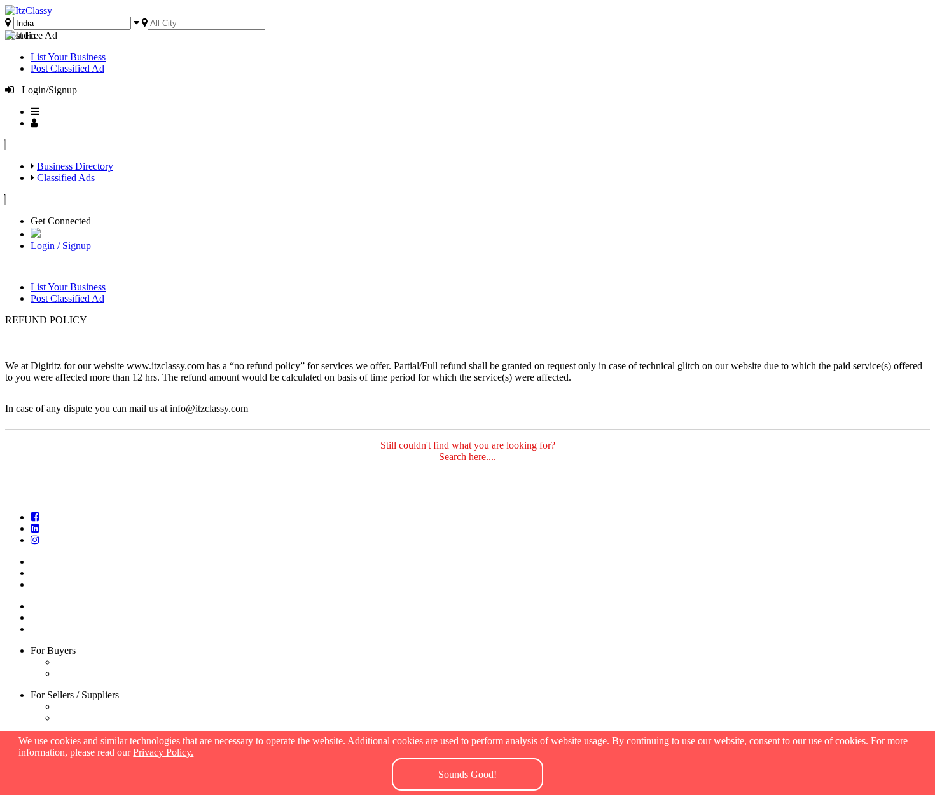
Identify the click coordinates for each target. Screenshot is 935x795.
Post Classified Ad (67, 68)
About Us (54, 572)
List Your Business (68, 56)
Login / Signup (61, 245)
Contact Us (57, 584)
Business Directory (75, 166)
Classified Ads (66, 177)
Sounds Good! (467, 774)
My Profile (56, 628)
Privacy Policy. (163, 752)
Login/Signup (45, 90)
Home (47, 561)
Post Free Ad (31, 35)
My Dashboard (65, 617)
